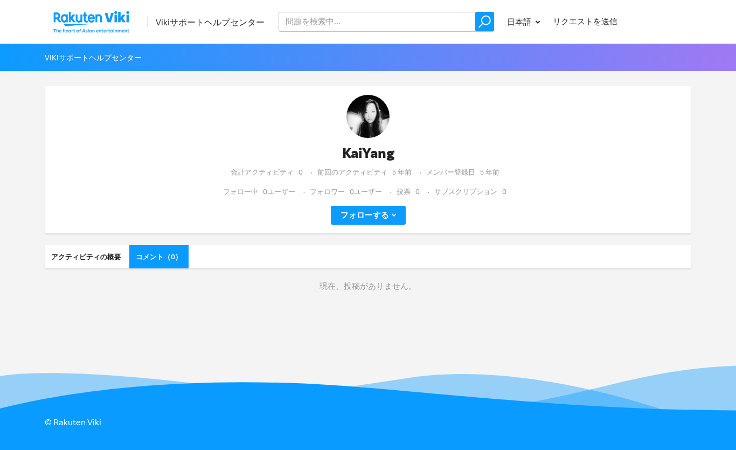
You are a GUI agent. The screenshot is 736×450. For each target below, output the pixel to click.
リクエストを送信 (585, 21)
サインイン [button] (661, 21)
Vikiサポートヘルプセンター (210, 22)
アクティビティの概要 (86, 256)
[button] (484, 21)
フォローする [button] (365, 215)
